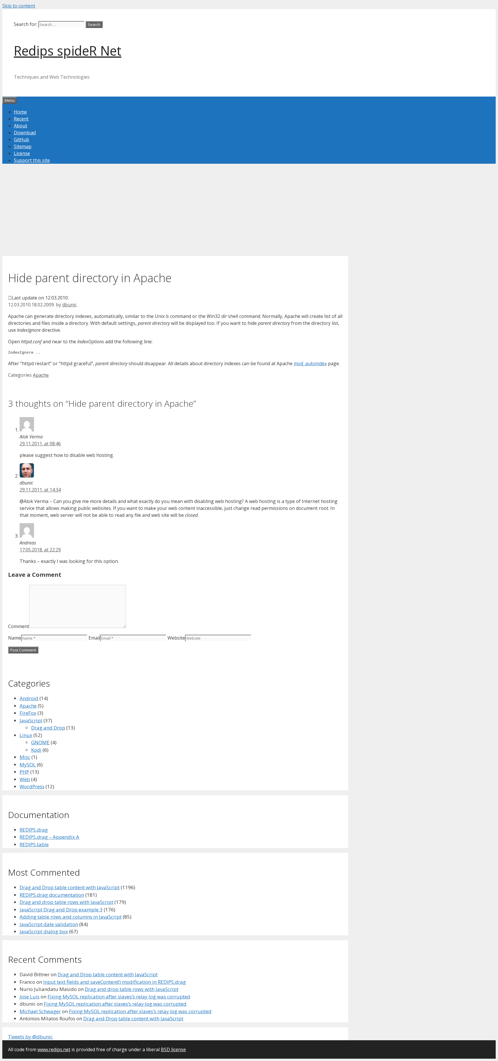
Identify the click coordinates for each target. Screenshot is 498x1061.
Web (25, 779)
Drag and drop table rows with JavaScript (66, 902)
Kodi (36, 750)
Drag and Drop (48, 727)
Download (25, 132)
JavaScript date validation (49, 924)
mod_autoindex (310, 363)
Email (94, 638)
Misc (25, 757)
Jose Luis (29, 996)
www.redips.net (53, 1049)
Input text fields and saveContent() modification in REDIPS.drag (114, 982)
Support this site (32, 160)
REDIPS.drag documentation (52, 895)
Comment (18, 626)
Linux (26, 735)
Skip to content (18, 6)
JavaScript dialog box (44, 931)
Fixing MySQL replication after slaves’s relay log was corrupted (119, 996)
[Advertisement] (175, 215)
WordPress (32, 786)
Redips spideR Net (67, 50)
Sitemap (22, 146)
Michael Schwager (40, 1011)
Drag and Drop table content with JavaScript (70, 887)
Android (29, 698)
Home (20, 112)
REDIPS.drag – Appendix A (49, 837)
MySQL (28, 764)
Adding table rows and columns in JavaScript (71, 916)
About (20, 126)
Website (176, 638)
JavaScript (31, 720)
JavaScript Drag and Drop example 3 (61, 909)
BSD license (173, 1049)
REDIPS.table (34, 844)
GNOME (40, 742)
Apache (41, 375)
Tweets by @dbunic (30, 1036)
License (22, 153)
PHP (24, 771)
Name (14, 638)
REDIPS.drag (34, 829)
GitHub (21, 139)
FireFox (28, 713)
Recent (21, 119)
